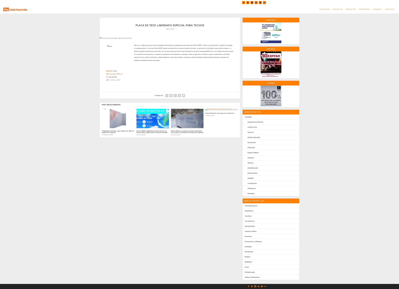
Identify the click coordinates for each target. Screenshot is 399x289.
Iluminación (249, 252)
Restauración (252, 173)
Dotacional (252, 142)
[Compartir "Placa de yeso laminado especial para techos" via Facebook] (167, 95)
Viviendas (251, 193)
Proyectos (338, 9)
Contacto (389, 9)
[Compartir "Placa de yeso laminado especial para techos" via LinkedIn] (179, 95)
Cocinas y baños (250, 231)
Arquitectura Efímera (255, 122)
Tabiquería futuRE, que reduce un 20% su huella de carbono (118, 131)
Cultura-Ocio (252, 127)
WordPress (168, 286)
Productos (351, 9)
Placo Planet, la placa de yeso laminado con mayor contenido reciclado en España (187, 131)
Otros (247, 267)
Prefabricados (250, 272)
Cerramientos (250, 221)
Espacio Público (253, 153)
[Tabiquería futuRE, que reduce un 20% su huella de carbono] (118, 118)
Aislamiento (249, 211)
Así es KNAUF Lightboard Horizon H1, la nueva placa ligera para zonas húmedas (151, 131)
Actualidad (324, 9)
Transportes (252, 183)
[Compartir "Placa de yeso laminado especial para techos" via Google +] (175, 95)
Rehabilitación (253, 168)
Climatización (250, 226)
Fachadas (248, 247)
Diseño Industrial (254, 137)
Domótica (248, 236)
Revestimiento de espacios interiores (220, 113)
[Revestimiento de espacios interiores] (222, 109)
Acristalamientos (251, 206)
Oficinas (250, 163)
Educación (251, 147)
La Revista (377, 9)
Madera (247, 257)
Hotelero (251, 158)
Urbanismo (252, 188)
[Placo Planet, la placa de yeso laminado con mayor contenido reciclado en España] (187, 118)
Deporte (251, 132)
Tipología (248, 117)
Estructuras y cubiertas (253, 242)
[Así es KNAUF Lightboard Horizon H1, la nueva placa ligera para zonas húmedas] (152, 118)
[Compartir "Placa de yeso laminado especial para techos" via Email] (183, 95)
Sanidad (251, 178)
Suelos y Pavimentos (252, 277)
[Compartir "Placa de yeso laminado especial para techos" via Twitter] (171, 95)
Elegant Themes (148, 286)
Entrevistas (364, 9)
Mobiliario (248, 262)
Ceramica (248, 216)
